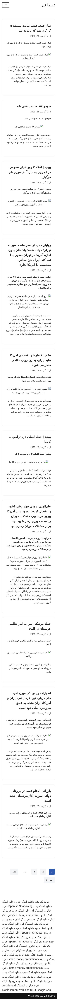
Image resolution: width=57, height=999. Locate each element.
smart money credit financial (25, 959)
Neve (52, 996)
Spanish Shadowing (20, 906)
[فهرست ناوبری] (5, 5)
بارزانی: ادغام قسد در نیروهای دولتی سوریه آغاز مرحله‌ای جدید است (30, 795)
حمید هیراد (8, 919)
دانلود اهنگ (8, 901)
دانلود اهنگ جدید (25, 901)
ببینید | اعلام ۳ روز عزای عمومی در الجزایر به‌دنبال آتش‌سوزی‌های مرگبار (30, 172)
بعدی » (49, 880)
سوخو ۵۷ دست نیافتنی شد (34, 106)
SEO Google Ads (40, 989)
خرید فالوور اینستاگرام (28, 945)
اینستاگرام (27, 923)
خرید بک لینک (42, 901)
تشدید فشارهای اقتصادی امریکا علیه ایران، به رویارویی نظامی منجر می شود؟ (30, 360)
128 (14, 871)
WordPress (34, 996)
